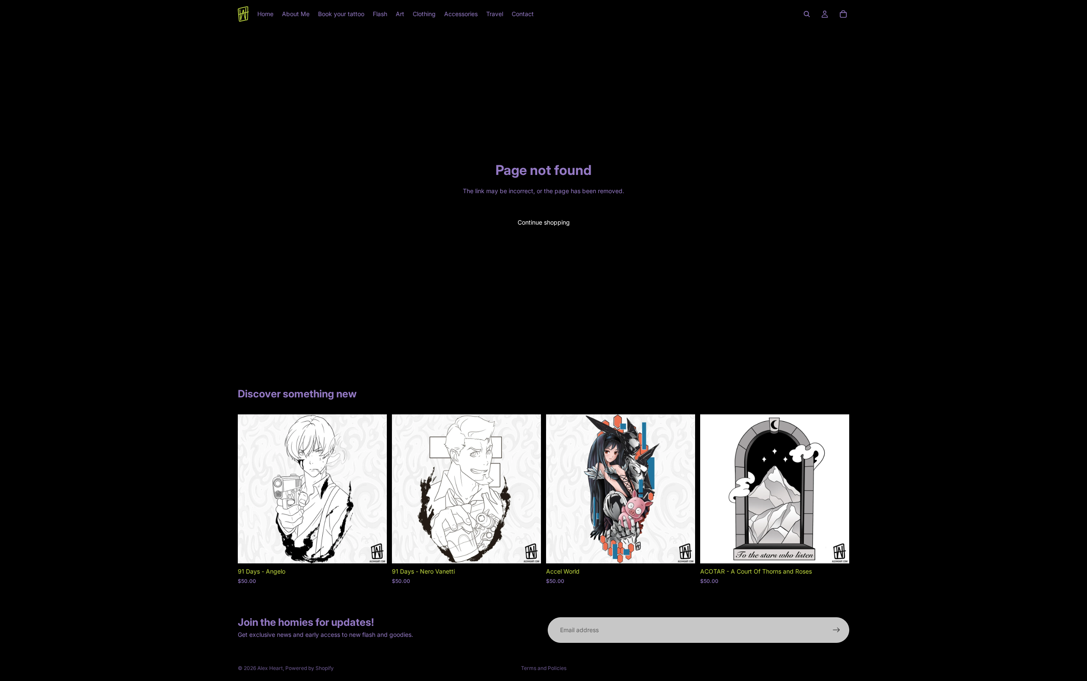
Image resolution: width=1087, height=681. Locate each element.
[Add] (373, 550)
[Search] (806, 14)
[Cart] (843, 14)
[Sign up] (836, 630)
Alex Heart (270, 668)
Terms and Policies (543, 668)
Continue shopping (544, 222)
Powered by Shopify (309, 668)
